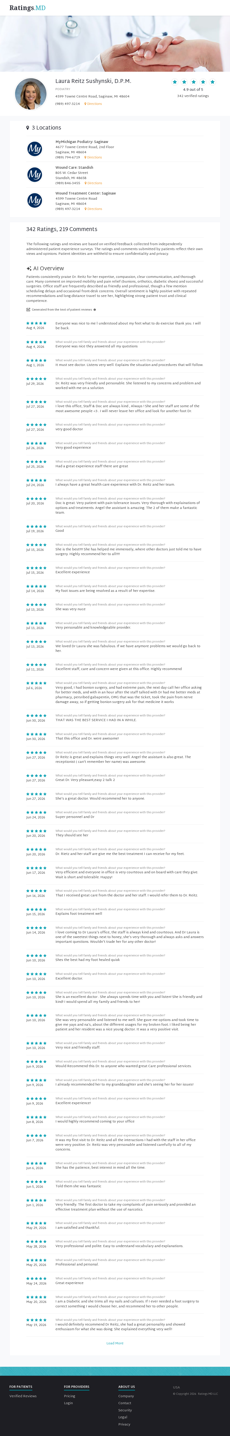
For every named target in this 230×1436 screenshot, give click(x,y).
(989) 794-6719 (67, 158)
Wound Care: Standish (74, 168)
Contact (124, 1403)
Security (125, 1411)
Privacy (124, 1425)
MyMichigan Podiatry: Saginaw (81, 142)
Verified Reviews (23, 1396)
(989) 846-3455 (67, 183)
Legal (122, 1417)
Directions (94, 104)
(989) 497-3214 (67, 104)
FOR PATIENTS (20, 1387)
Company (126, 1396)
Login (68, 1403)
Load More (115, 1343)
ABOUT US (126, 1387)
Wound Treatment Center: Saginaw (85, 194)
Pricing (69, 1396)
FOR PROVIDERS (76, 1387)
